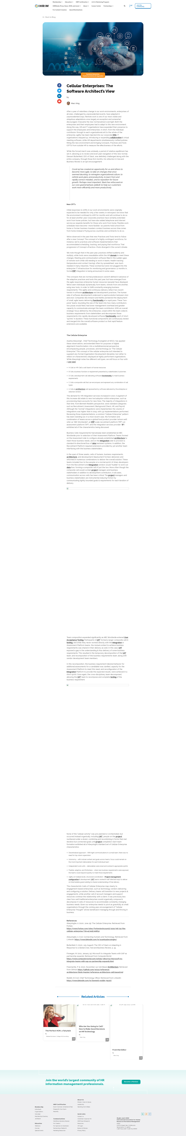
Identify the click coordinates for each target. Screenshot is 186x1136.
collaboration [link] (116, 138)
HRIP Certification (59, 1104)
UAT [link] (98, 640)
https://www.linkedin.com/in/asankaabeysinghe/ (96, 940)
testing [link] (70, 643)
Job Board (38, 1118)
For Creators (56, 1123)
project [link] (95, 470)
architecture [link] (87, 292)
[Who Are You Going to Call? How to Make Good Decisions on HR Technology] (93, 1022)
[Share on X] (59, 90)
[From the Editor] (127, 1032)
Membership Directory (41, 1116)
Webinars (37, 1126)
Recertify (55, 1111)
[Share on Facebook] (59, 85)
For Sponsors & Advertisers (61, 1126)
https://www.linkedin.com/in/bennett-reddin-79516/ (89, 981)
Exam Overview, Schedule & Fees (63, 1107)
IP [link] (123, 425)
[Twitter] (146, 1114)
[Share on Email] (59, 101)
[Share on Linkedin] (59, 96)
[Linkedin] (142, 1114)
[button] (61, 2)
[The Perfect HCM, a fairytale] (59, 1022)
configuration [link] (74, 879)
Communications (59, 1119)
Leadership (81, 1104)
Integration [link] (104, 441)
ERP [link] (74, 271)
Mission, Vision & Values (84, 1102)
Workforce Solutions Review (61, 1121)
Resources (81, 1123)
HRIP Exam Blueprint (84, 1121)
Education (38, 1123)
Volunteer (37, 1114)
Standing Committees (84, 1107)
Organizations (39, 1111)
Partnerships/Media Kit (60, 1128)
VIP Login (80, 1126)
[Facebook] (150, 1114)
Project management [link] (113, 877)
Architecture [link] (113, 967)
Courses (37, 1128)
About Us (81, 1099)
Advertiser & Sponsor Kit (84, 1119)
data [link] (94, 443)
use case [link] (72, 362)
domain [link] (113, 255)
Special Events (39, 1130)
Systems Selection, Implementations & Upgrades (93, 75)
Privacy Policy (82, 1130)
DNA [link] (114, 135)
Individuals (38, 1109)
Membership (39, 1107)
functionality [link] (98, 300)
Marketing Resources (59, 1130)
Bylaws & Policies (83, 1128)
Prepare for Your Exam (59, 1109)
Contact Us (81, 1116)
